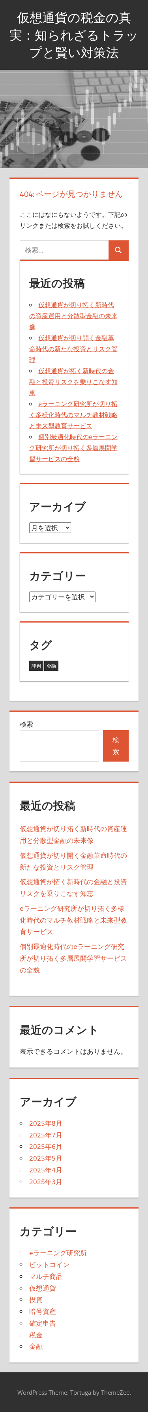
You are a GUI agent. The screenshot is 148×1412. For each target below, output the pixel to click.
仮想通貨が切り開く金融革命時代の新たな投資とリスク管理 (73, 348)
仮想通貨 (42, 1288)
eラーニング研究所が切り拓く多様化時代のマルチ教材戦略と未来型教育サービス (73, 414)
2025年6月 (45, 1146)
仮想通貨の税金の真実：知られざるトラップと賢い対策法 (74, 35)
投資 (36, 1299)
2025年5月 (45, 1158)
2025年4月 (45, 1169)
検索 (26, 724)
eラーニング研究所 (58, 1252)
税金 (36, 1334)
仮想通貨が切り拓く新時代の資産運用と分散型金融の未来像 (73, 315)
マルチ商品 (46, 1276)
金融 (51, 666)
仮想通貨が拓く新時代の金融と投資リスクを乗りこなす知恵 (73, 381)
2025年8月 (45, 1123)
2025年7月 (45, 1134)
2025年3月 (45, 1181)
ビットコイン (49, 1264)
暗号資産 (42, 1311)
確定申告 (42, 1323)
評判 (36, 666)
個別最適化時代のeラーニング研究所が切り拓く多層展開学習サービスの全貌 (73, 447)
